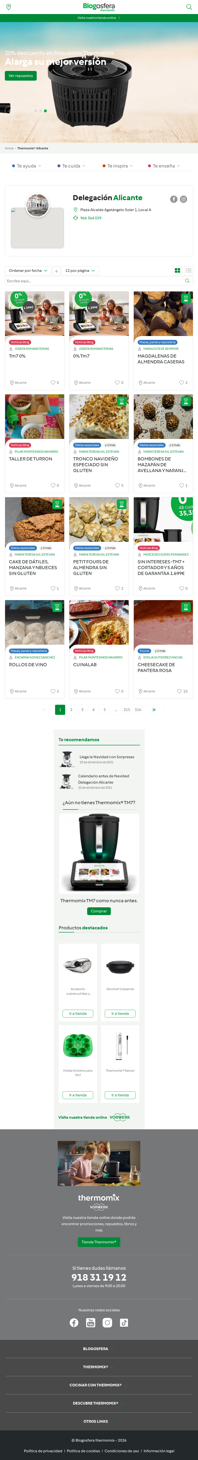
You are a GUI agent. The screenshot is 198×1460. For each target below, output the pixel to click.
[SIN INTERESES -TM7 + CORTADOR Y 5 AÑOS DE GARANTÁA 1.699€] (163, 525)
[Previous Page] (44, 710)
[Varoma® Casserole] (120, 964)
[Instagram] (107, 1322)
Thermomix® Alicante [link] (32, 148)
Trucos (144, 651)
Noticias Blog (20, 342)
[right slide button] (23, 111)
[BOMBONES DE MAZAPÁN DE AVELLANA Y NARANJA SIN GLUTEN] (163, 422)
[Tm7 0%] (34, 319)
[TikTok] (124, 1322)
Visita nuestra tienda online (97, 18)
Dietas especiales (87, 445)
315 (127, 709)
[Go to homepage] (99, 7)
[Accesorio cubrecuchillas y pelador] (78, 964)
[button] (189, 7)
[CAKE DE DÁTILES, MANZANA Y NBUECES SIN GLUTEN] (34, 525)
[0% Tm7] (98, 319)
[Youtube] (90, 1322)
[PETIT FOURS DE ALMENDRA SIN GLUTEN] (98, 525)
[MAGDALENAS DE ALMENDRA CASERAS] (163, 319)
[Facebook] (74, 1322)
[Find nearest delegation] (9, 7)
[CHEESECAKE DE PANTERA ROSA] (163, 628)
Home (9, 148)
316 (138, 709)
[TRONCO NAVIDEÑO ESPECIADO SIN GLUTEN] (98, 422)
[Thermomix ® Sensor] (120, 1046)
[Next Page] (154, 710)
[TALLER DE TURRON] (34, 422)
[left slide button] (9, 111)
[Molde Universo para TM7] (78, 1046)
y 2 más (110, 445)
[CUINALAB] (98, 628)
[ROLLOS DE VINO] (34, 628)
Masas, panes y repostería (158, 342)
